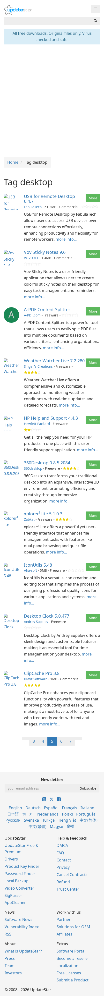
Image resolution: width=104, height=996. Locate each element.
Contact (64, 860)
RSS (8, 934)
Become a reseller (73, 958)
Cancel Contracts (72, 874)
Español (51, 807)
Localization (67, 965)
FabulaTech (33, 206)
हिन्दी (70, 826)
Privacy (63, 867)
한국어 (28, 814)
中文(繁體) (37, 826)
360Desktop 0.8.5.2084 (47, 463)
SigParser (13, 895)
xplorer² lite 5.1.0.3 (43, 514)
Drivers (11, 859)
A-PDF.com (32, 315)
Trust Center (68, 889)
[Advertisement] (52, 100)
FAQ (60, 852)
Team (10, 965)
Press (10, 958)
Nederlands (48, 814)
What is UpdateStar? (23, 951)
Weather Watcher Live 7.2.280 (54, 361)
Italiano (87, 807)
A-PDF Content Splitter (47, 309)
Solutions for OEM (73, 926)
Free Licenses (69, 973)
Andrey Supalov (36, 621)
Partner (64, 919)
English (15, 807)
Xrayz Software (35, 679)
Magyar (57, 826)
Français (69, 807)
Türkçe (48, 820)
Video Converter (19, 888)
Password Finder (20, 873)
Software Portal (71, 951)
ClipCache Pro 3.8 (41, 673)
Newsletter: (52, 779)
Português (86, 814)
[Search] (95, 21)
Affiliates (64, 934)
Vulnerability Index (22, 926)
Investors (13, 973)
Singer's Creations (38, 366)
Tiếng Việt (67, 820)
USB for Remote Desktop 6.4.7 (49, 198)
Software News (18, 919)
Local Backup (17, 881)
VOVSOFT (31, 257)
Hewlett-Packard (37, 423)
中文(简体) (88, 820)
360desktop (33, 468)
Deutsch (33, 807)
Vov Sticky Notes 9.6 (45, 252)
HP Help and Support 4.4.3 (51, 418)
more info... (66, 239)
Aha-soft (30, 570)
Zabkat (29, 519)
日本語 (13, 814)
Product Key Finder (22, 866)
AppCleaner (15, 902)
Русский (13, 820)
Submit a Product (73, 980)
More (93, 198)
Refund (63, 882)
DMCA (62, 845)
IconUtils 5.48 (38, 565)
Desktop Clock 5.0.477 (46, 616)
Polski (67, 814)
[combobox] (47, 21)
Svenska (31, 820)
